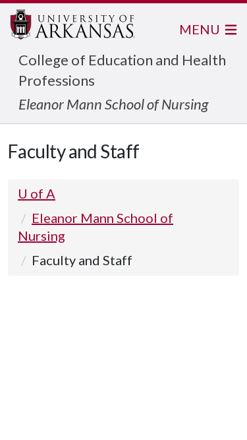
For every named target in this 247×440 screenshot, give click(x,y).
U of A (36, 193)
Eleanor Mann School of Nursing (113, 104)
